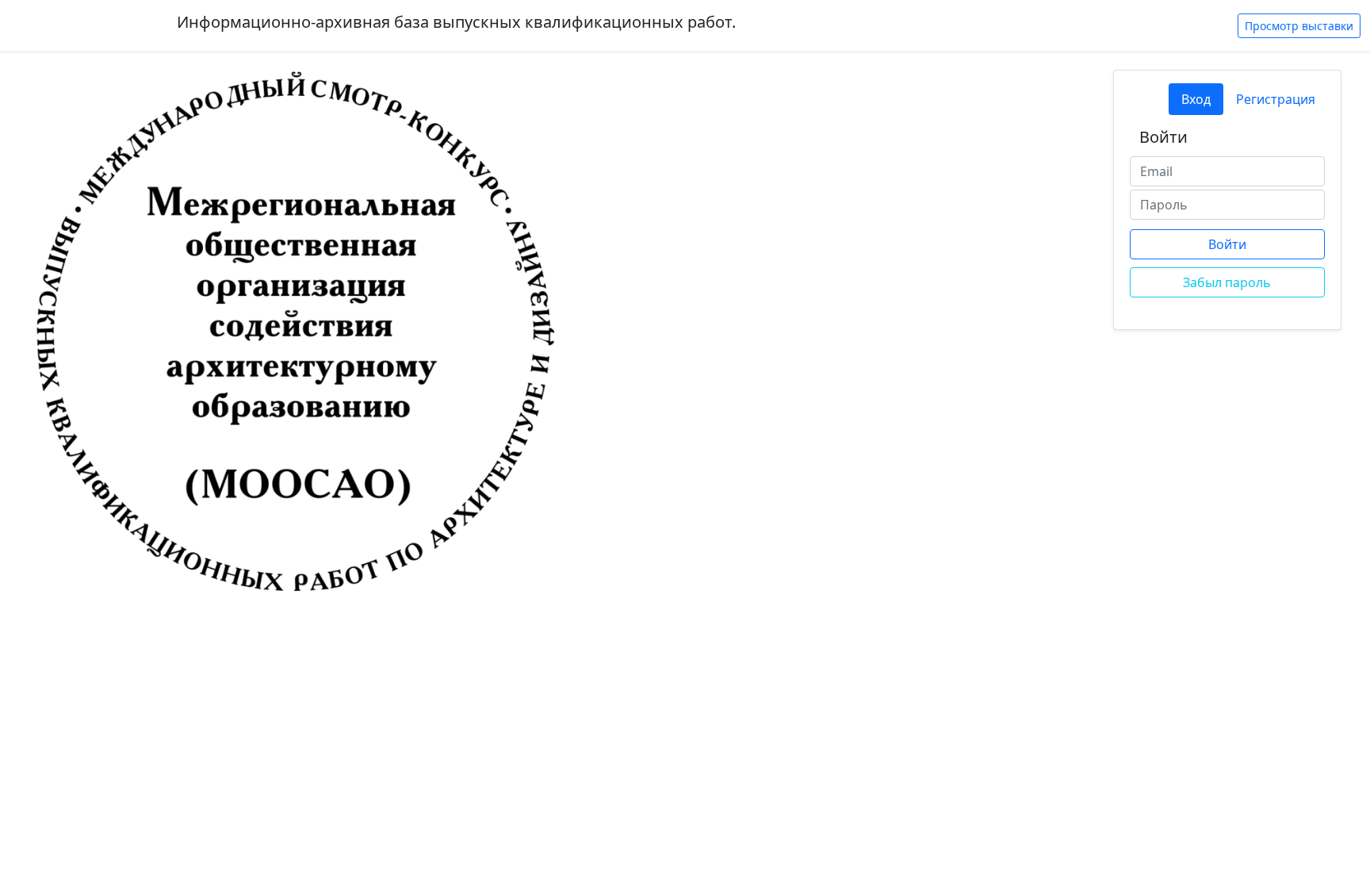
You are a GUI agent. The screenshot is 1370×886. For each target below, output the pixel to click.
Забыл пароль (1227, 282)
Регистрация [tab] (1275, 99)
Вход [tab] (1196, 99)
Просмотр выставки (1299, 25)
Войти (1227, 244)
